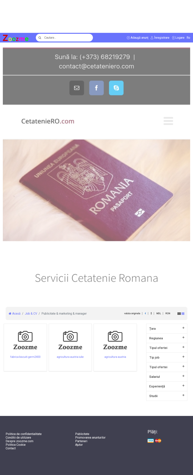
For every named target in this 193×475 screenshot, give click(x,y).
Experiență (157, 386)
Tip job (154, 357)
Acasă (16, 313)
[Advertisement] (96, 16)
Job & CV (31, 313)
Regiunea (156, 338)
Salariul (154, 377)
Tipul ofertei (158, 348)
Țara (152, 328)
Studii (153, 396)
